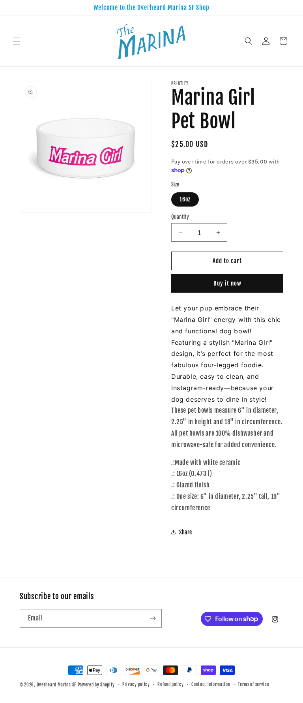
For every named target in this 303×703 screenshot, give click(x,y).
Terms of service (253, 684)
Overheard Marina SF (56, 685)
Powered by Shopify (96, 685)
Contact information (210, 684)
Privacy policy (136, 684)
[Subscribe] (152, 618)
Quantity (180, 217)
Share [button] (185, 532)
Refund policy (170, 684)
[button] (16, 41)
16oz (185, 199)
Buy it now (227, 283)
